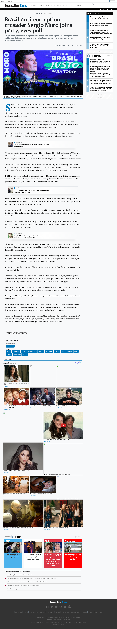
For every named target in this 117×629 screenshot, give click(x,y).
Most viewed (92, 13)
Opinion (79, 5)
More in (7, 537)
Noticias (42, 612)
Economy (41, 5)
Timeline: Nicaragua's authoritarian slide (19, 589)
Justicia (24, 351)
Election (57, 351)
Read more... (19, 142)
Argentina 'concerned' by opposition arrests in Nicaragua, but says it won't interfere (31, 578)
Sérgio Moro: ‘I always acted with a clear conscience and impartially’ (29, 237)
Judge (76, 351)
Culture (66, 5)
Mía (101, 612)
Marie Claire (34, 612)
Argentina (33, 5)
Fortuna (50, 612)
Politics (9, 354)
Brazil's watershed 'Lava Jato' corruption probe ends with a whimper (31, 191)
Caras (26, 612)
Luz (96, 612)
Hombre (57, 612)
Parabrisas (66, 612)
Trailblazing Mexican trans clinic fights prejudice (21, 575)
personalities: (11, 344)
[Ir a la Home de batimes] (59, 602)
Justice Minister (32, 351)
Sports (73, 5)
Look (91, 612)
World (59, 5)
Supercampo (75, 612)
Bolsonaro (69, 351)
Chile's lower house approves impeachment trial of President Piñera (27, 582)
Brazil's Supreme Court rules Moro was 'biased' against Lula (31, 145)
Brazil (8, 351)
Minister (41, 351)
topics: (8, 349)
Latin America (50, 5)
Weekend (84, 612)
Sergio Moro (10, 346)
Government (49, 351)
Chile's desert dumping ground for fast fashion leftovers (23, 585)
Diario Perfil (18, 612)
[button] (80, 52)
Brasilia (25, 354)
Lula (63, 351)
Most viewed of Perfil (99, 56)
